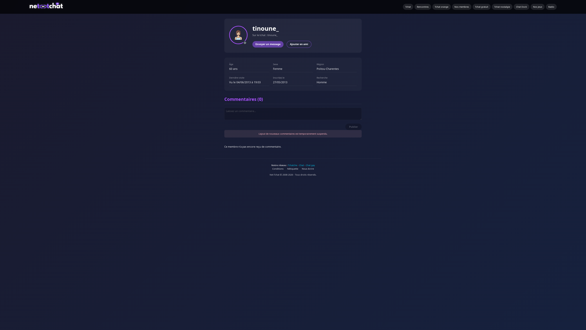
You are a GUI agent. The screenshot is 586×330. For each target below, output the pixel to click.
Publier (353, 126)
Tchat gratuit (481, 6)
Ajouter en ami (299, 44)
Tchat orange (441, 6)
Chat (301, 165)
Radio (551, 6)
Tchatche (292, 165)
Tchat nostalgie (502, 6)
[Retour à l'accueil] (46, 6)
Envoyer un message (267, 44)
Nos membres (461, 6)
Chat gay (310, 165)
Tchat (408, 6)
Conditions (278, 168)
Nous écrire (308, 168)
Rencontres (423, 6)
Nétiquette (292, 168)
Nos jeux (537, 6)
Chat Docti (521, 6)
